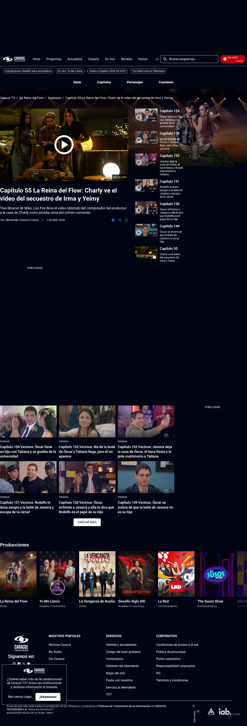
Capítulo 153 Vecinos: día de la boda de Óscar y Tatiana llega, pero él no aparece (87, 451)
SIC (158, 673)
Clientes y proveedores (121, 645)
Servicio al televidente (120, 687)
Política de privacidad (170, 652)
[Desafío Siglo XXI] (136, 574)
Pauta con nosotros (119, 680)
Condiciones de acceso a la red (177, 645)
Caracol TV (7, 98)
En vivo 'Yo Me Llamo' (70, 70)
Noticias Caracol (60, 645)
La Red (163, 601)
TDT (109, 694)
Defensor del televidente (122, 666)
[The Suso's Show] (216, 574)
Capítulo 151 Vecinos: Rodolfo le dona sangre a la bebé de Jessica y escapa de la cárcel (27, 507)
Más (157, 59)
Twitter (120, 220)
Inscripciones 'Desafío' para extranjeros (28, 70)
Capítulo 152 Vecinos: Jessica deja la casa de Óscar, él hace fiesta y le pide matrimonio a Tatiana (145, 451)
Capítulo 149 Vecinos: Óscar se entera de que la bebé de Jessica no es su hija (145, 507)
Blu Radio (55, 652)
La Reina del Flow (31, 98)
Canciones (166, 82)
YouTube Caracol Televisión (148, 70)
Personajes (135, 82)
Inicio (77, 82)
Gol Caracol (56, 659)
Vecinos (4, 441)
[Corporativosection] (197, 636)
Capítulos (104, 82)
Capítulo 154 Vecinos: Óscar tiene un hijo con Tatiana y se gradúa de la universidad (28, 451)
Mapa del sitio (115, 673)
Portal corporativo (168, 659)
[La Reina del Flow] (18, 574)
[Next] (234, 582)
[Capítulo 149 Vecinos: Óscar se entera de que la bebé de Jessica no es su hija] (146, 477)
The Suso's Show (210, 601)
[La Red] (176, 574)
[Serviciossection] (139, 636)
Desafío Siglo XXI (131, 601)
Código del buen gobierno (123, 652)
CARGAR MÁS (87, 522)
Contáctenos (114, 659)
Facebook (113, 220)
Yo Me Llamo (50, 601)
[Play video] (64, 144)
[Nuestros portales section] (81, 636)
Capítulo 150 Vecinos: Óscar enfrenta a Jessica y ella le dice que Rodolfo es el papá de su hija (86, 507)
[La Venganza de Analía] (97, 574)
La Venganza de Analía (97, 601)
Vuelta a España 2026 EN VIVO (107, 70)
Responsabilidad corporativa (175, 666)
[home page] (14, 59)
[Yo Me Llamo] (58, 574)
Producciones (14, 545)
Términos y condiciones (172, 680)
